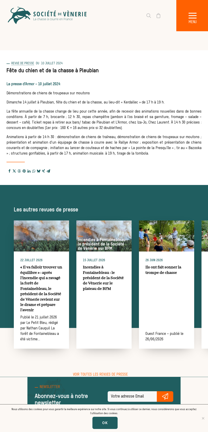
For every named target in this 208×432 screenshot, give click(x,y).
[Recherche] (146, 15)
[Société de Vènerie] (47, 15)
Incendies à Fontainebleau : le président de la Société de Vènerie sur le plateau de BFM (103, 278)
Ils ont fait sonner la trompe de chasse (163, 270)
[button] (41, 235)
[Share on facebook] (9, 170)
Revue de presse (22, 63)
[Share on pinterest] (24, 170)
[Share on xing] (43, 170)
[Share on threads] (19, 170)
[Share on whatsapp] (33, 170)
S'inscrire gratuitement (165, 396)
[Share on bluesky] (38, 170)
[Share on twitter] (14, 170)
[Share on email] (48, 170)
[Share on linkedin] (28, 170)
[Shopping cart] (156, 15)
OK (105, 423)
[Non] (203, 418)
